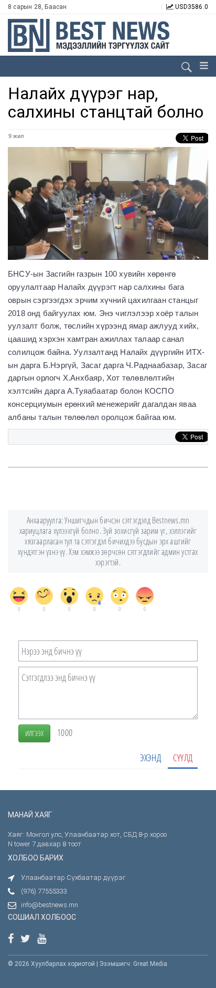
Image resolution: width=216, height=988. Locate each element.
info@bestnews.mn (49, 905)
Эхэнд (150, 757)
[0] (19, 596)
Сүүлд (182, 757)
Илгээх (34, 733)
